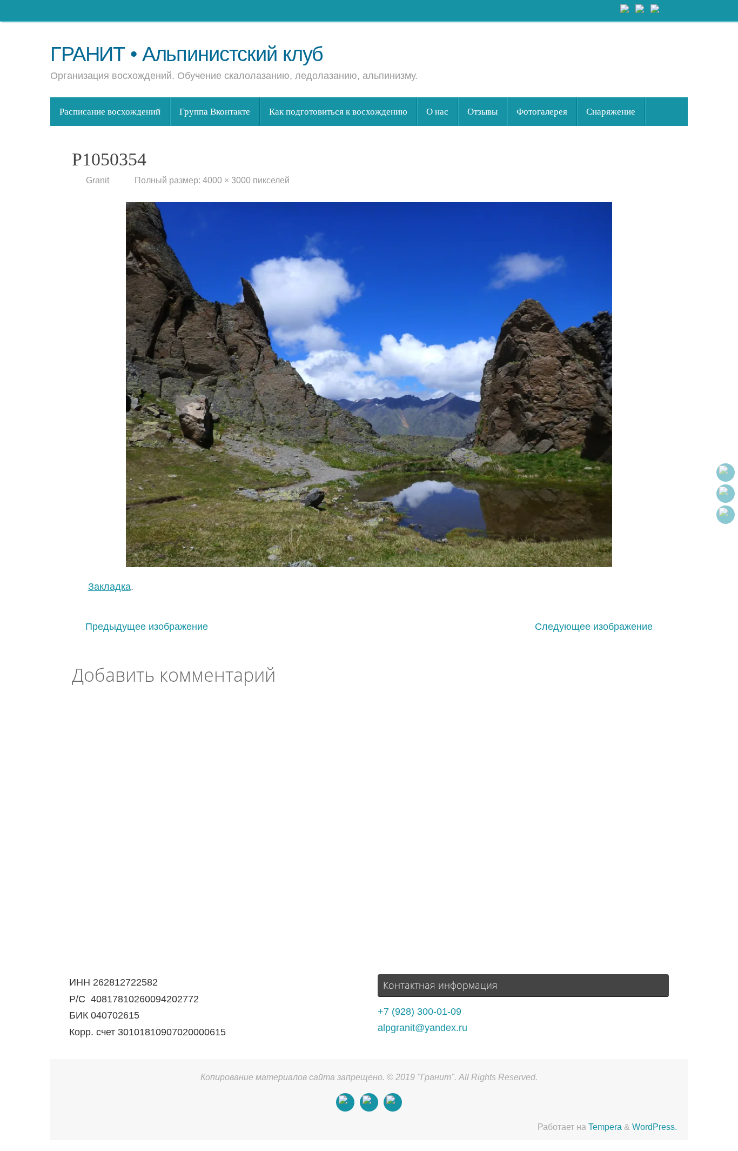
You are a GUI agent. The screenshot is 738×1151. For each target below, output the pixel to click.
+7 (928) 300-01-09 (419, 1011)
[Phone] (640, 10)
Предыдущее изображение (146, 626)
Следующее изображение (594, 626)
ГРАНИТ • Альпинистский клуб (186, 54)
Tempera (605, 1127)
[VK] (625, 10)
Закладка (109, 586)
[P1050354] (369, 384)
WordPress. (654, 1127)
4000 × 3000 (227, 180)
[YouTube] (655, 10)
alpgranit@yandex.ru (422, 1027)
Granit (97, 180)
